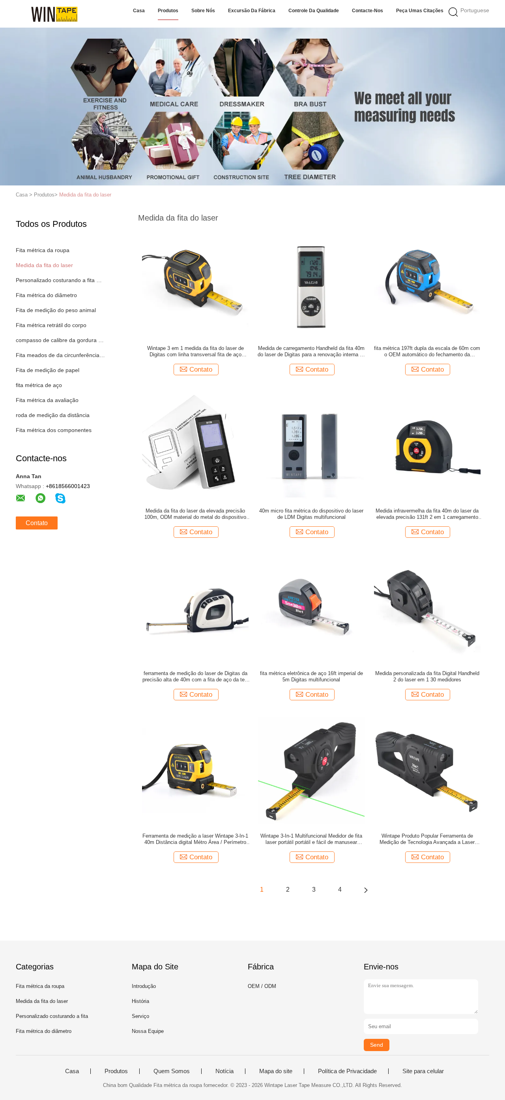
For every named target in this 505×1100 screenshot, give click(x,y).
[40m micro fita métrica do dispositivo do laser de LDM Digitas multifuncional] (311, 445)
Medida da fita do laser (85, 195)
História (140, 1001)
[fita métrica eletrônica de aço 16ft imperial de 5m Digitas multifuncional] (311, 608)
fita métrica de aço (39, 385)
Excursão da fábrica (251, 10)
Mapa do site (275, 1071)
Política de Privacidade (347, 1071)
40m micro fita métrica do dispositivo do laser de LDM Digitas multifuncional (311, 514)
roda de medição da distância (53, 415)
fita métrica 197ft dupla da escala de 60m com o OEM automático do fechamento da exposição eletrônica (427, 351)
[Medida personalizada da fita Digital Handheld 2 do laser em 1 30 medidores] (427, 608)
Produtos (168, 10)
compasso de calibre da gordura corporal (60, 340)
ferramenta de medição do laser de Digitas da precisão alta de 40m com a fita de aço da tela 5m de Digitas (195, 676)
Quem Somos (171, 1071)
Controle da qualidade (313, 10)
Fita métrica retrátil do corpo (51, 325)
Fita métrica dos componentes (54, 430)
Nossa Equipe (148, 1031)
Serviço (140, 1016)
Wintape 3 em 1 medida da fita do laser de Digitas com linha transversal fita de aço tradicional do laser (195, 351)
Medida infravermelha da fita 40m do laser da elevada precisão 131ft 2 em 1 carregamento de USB (427, 514)
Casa (139, 10)
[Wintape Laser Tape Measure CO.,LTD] (54, 13)
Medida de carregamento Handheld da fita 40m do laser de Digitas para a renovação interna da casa (311, 351)
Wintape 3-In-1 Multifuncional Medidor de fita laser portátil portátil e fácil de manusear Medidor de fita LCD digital (311, 839)
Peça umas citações (419, 10)
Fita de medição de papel (47, 370)
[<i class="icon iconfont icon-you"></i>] (365, 889)
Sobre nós (203, 10)
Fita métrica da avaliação (47, 400)
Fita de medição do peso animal (56, 310)
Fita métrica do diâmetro (46, 295)
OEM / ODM (262, 986)
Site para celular (423, 1071)
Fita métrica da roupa (42, 250)
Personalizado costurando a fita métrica (60, 280)
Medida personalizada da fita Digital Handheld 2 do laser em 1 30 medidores (427, 676)
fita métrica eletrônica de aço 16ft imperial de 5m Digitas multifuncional (311, 676)
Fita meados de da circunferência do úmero (60, 355)
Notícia (224, 1071)
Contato (37, 523)
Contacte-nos (367, 10)
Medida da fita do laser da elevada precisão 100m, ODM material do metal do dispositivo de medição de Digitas (195, 514)
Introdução (144, 986)
